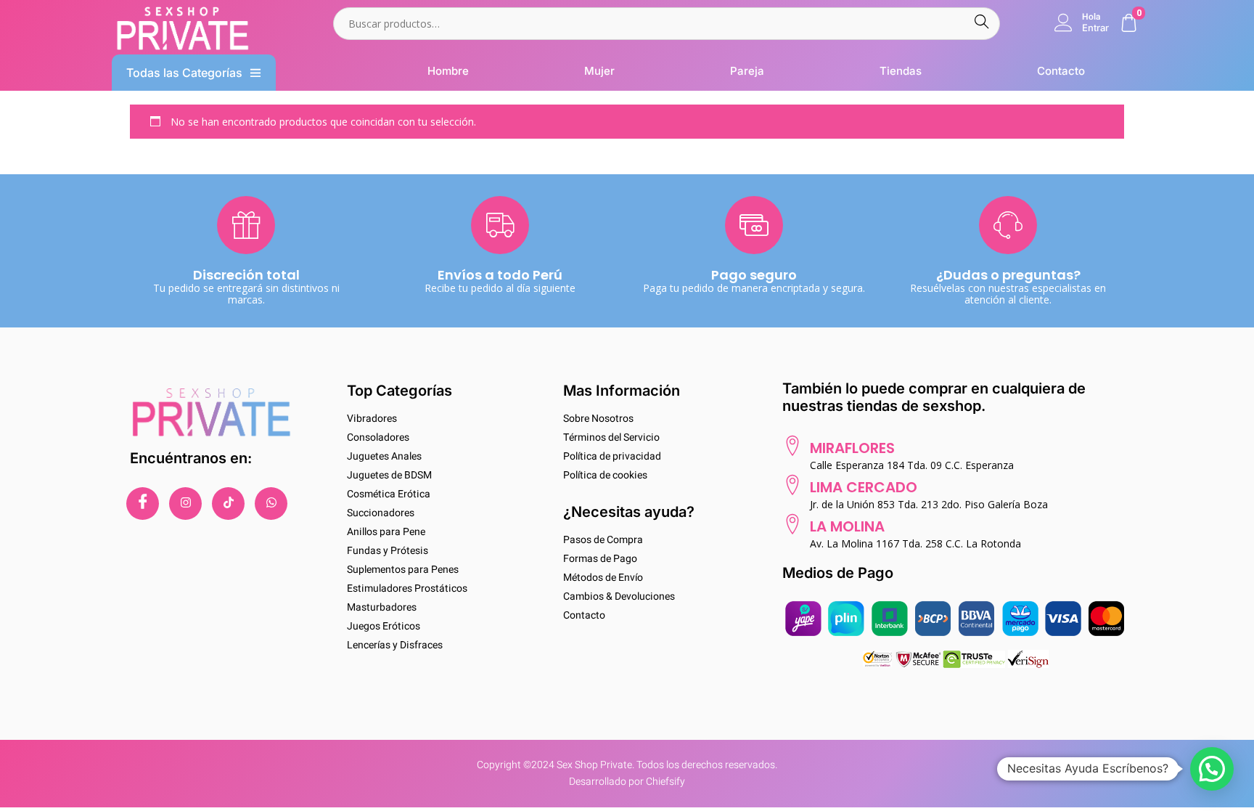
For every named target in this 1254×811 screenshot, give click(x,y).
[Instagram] (185, 503)
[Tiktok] (228, 503)
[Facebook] (142, 503)
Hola (1091, 16)
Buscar (981, 23)
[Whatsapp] (271, 503)
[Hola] (1063, 23)
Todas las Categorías (184, 72)
